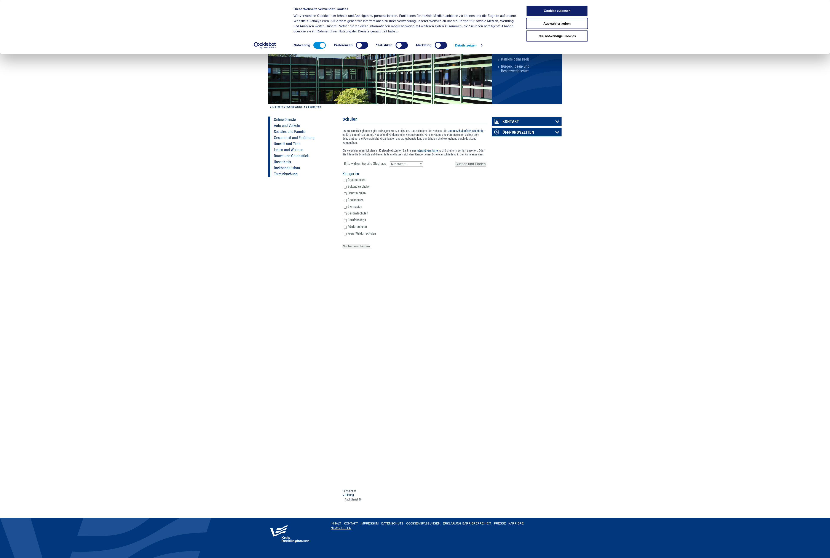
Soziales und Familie (289, 132)
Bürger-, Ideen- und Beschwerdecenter (515, 68)
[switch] (362, 45)
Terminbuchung (286, 174)
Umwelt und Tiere (287, 144)
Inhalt (336, 523)
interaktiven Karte (427, 150)
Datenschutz (392, 523)
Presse (500, 523)
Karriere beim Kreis (515, 59)
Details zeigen (465, 45)
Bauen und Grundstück (291, 156)
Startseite (277, 106)
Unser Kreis (282, 162)
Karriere (516, 523)
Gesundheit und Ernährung (294, 138)
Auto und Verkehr (287, 125)
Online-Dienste (285, 119)
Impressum (370, 523)
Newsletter (341, 528)
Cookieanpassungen (423, 523)
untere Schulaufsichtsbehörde (466, 131)
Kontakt (511, 121)
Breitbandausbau (287, 168)
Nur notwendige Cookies (557, 36)
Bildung (349, 495)
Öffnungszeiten (518, 132)
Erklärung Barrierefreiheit (467, 523)
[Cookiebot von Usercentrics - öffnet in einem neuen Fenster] (265, 45)
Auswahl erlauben (557, 23)
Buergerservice (294, 106)
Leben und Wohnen (288, 150)
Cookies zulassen (557, 11)
